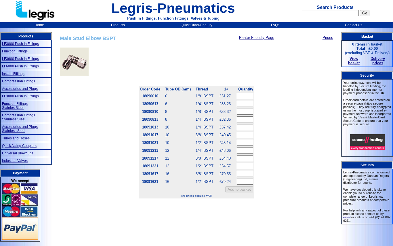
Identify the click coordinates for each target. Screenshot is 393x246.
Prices (328, 37)
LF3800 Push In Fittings (20, 96)
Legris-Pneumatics (173, 8)
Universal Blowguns (17, 153)
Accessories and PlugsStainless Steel (20, 129)
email (346, 217)
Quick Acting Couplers (19, 146)
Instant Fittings (13, 74)
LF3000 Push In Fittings (20, 44)
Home (39, 25)
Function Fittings (15, 51)
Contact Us (353, 25)
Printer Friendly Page (256, 37)
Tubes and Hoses (16, 138)
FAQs (275, 25)
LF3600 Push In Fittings (20, 59)
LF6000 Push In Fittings (20, 66)
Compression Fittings (18, 81)
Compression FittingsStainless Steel (18, 117)
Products (118, 25)
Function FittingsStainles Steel (15, 106)
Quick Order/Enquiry (196, 25)
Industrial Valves (15, 161)
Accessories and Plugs (20, 89)
